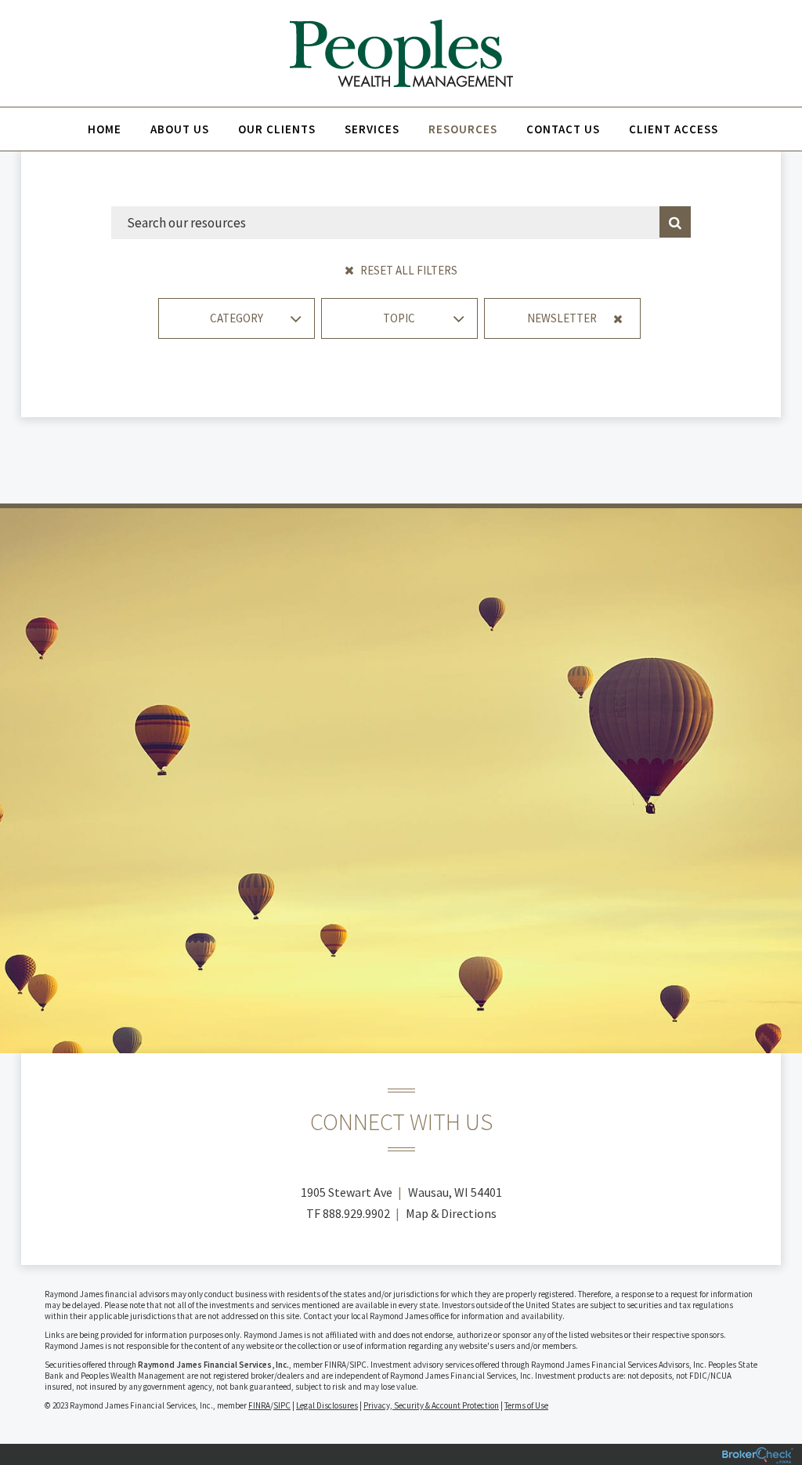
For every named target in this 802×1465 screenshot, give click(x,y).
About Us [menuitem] (179, 129)
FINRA (259, 1405)
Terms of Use (526, 1405)
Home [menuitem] (104, 129)
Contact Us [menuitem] (563, 129)
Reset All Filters (407, 270)
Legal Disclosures (327, 1405)
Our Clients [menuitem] (277, 129)
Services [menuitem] (372, 129)
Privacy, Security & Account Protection (431, 1405)
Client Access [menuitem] (673, 129)
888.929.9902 (356, 1213)
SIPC (282, 1405)
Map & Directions (451, 1213)
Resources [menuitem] (462, 129)
